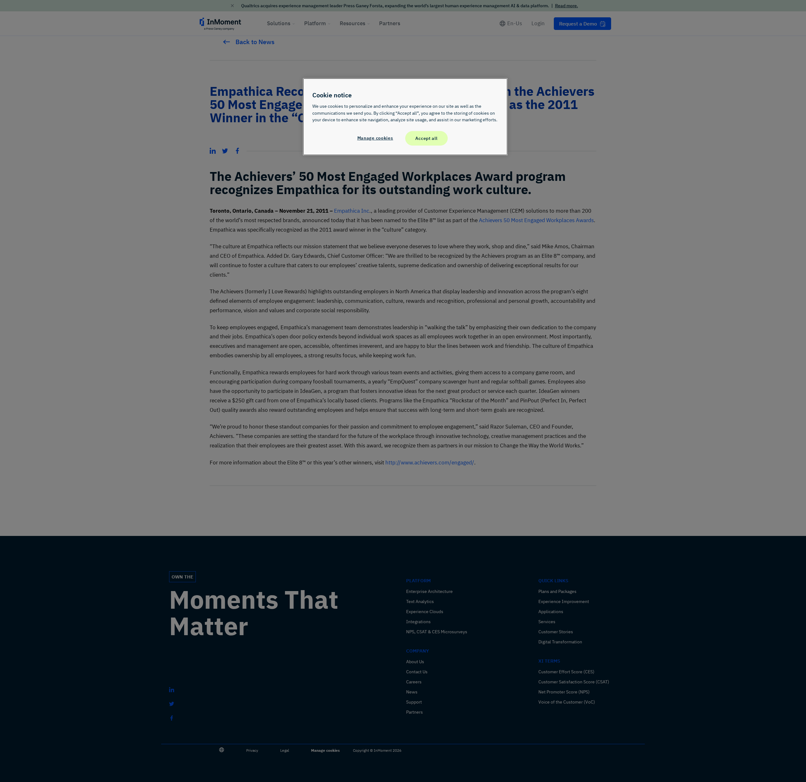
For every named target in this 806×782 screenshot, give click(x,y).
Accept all (426, 138)
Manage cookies (375, 138)
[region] (405, 116)
